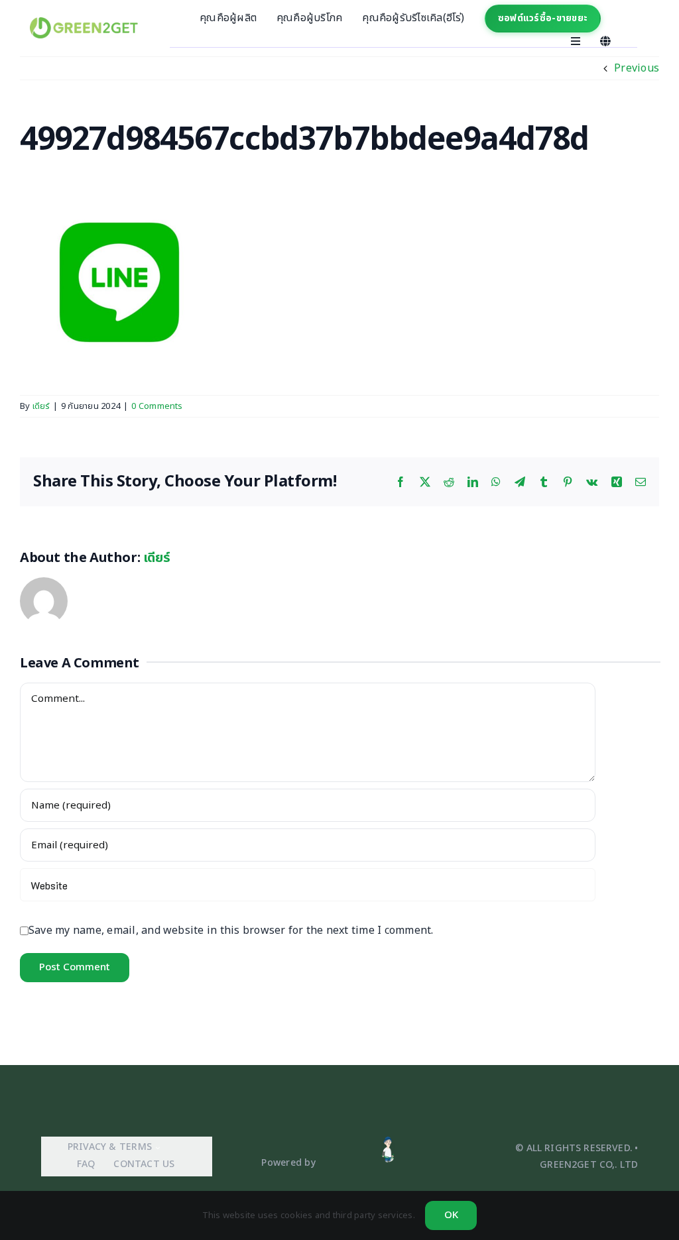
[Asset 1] (388, 1141)
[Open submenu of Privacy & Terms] (156, 1147)
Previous (636, 68)
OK (451, 1215)
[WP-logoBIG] (84, 22)
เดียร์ (41, 406)
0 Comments (156, 406)
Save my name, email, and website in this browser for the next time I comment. (231, 930)
